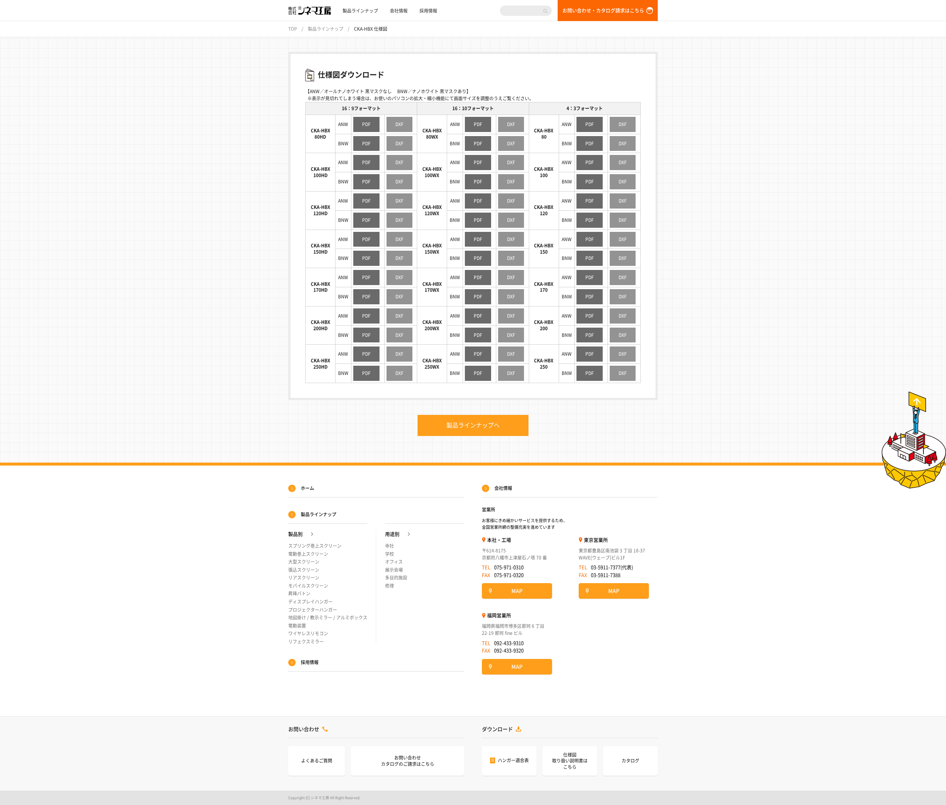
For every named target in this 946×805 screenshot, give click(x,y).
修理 (389, 586)
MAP (517, 590)
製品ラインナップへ (473, 425)
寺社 (389, 546)
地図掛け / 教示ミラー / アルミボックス (327, 617)
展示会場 (394, 570)
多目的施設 (396, 577)
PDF (366, 124)
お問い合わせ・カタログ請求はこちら (603, 10)
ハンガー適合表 (513, 760)
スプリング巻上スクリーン (314, 546)
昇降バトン (299, 593)
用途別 (392, 534)
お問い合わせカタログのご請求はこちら (407, 760)
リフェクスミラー (306, 641)
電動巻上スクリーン (308, 554)
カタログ (630, 760)
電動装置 (297, 625)
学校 (389, 554)
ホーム (307, 488)
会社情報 (399, 11)
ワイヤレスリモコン (308, 633)
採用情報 (428, 11)
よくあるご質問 (316, 760)
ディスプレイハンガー (310, 601)
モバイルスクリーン (308, 586)
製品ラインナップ (360, 11)
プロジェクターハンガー (312, 610)
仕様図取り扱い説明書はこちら (570, 761)
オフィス (394, 561)
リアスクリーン (303, 577)
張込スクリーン (303, 570)
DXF (399, 124)
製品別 (295, 534)
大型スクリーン (303, 561)
